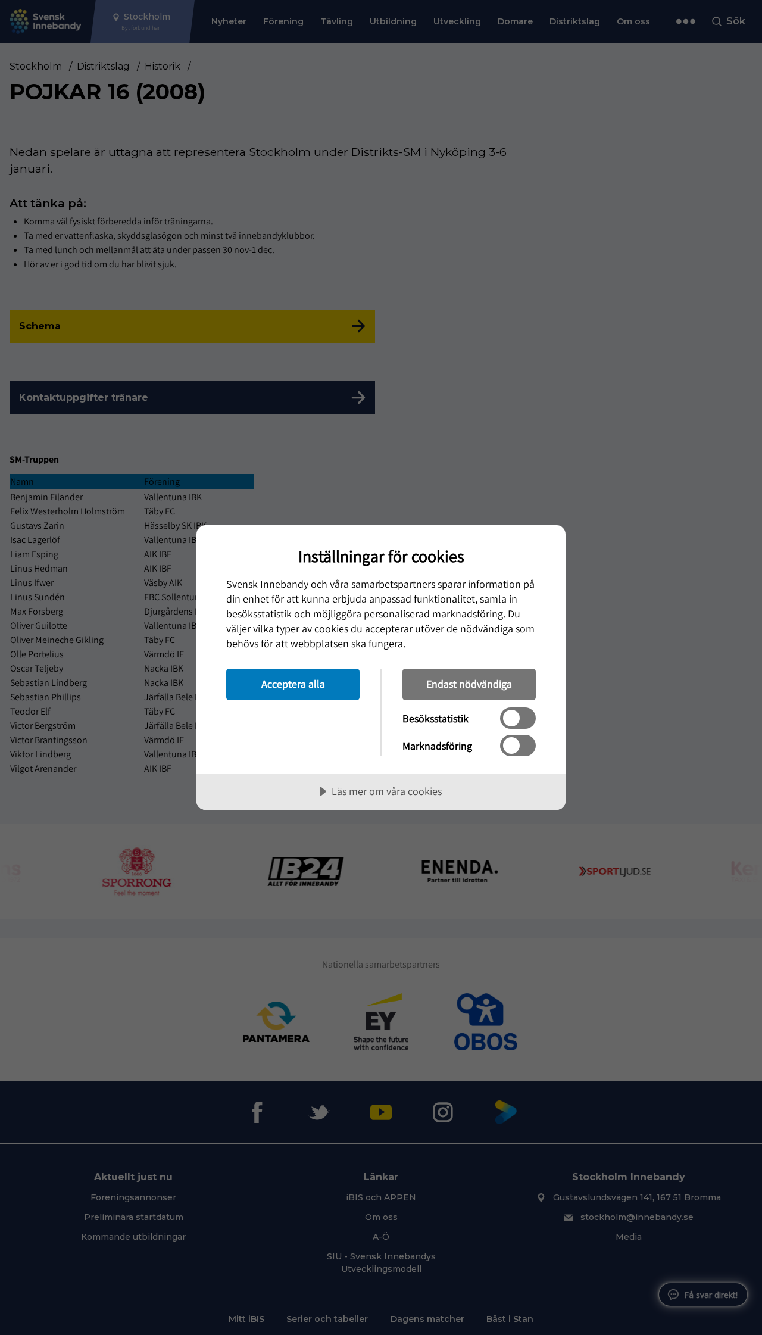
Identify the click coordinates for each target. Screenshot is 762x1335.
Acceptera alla (293, 684)
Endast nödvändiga (469, 684)
